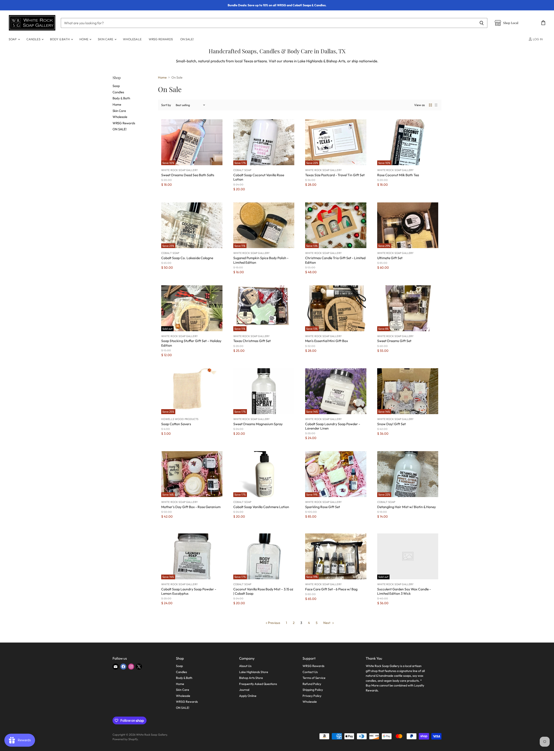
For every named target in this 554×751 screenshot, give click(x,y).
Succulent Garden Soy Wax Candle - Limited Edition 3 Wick (404, 591)
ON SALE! (187, 39)
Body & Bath (60, 39)
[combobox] (268, 23)
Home (84, 39)
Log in (537, 39)
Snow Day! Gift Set (391, 424)
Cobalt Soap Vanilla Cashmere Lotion (261, 507)
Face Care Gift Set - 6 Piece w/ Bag (331, 589)
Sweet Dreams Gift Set (394, 341)
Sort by (166, 105)
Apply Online (247, 696)
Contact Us (310, 672)
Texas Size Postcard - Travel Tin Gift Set (335, 175)
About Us (245, 666)
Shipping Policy (313, 690)
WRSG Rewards (161, 39)
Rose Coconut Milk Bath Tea (398, 175)
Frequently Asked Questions (258, 684)
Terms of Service (314, 678)
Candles (33, 39)
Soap (13, 39)
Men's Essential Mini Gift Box (326, 341)
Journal (244, 690)
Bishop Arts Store (251, 678)
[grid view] (430, 105)
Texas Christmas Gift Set (252, 341)
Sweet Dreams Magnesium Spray (258, 424)
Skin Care (106, 39)
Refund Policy (312, 684)
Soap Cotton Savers (176, 424)
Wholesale (132, 39)
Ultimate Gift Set (390, 258)
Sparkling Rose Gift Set (322, 507)
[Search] (481, 23)
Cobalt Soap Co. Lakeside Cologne (187, 258)
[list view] (436, 105)
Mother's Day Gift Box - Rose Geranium (191, 507)
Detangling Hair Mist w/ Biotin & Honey (406, 507)
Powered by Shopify (125, 739)
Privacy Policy (312, 696)
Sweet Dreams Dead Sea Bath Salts (187, 175)
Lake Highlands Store (253, 672)
